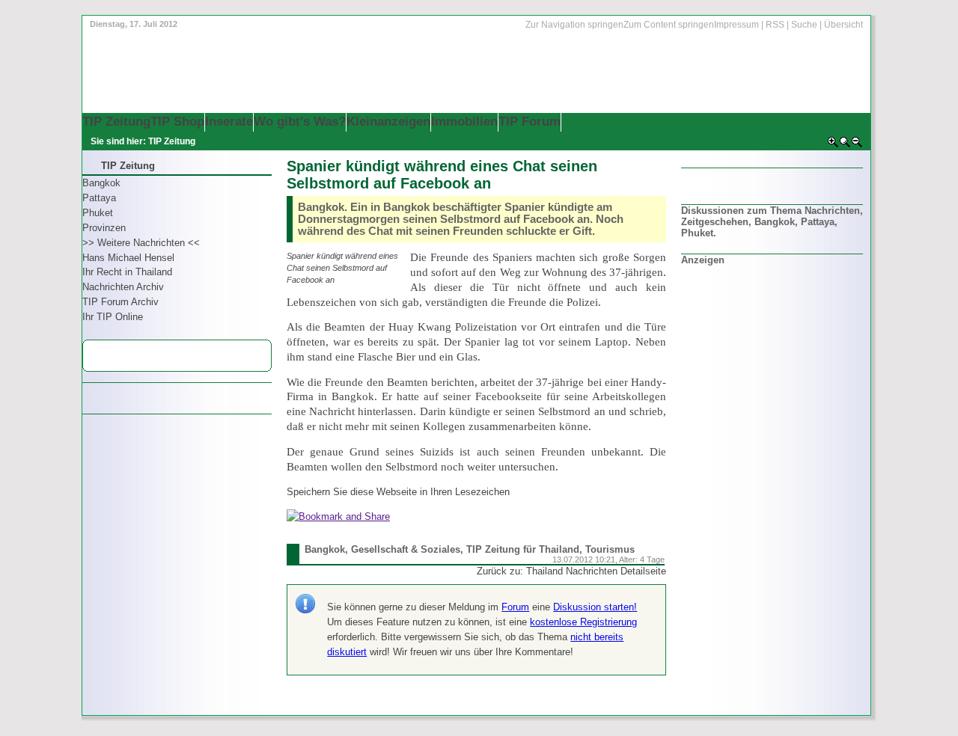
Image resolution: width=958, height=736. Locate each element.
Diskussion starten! (595, 607)
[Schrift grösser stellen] (833, 145)
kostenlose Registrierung (583, 622)
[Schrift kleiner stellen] (857, 145)
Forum (515, 607)
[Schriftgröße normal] (845, 145)
